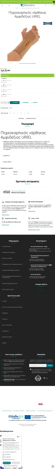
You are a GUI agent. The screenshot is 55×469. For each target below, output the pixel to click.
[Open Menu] (2, 5)
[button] (11, 465)
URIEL (10, 108)
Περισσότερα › (5, 215)
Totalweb (32, 425)
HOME (16, 8)
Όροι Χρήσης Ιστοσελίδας (18, 410)
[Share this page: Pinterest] (17, 113)
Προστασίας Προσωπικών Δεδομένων (40, 372)
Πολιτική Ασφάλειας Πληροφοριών (45, 410)
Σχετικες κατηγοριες (31, 118)
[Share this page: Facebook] (10, 113)
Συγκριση (35, 102)
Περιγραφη (21, 118)
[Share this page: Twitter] (13, 113)
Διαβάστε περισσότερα (15, 449)
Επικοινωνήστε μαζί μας (8, 289)
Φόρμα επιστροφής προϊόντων (10, 283)
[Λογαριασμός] (45, 5)
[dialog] (11, 451)
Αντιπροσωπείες (6, 246)
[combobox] (17, 436)
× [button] (19, 436)
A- (1, 440)
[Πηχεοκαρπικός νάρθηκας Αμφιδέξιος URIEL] (27, 41)
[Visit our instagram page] (41, 290)
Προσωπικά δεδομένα (6, 410)
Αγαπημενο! (25, 102)
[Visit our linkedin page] (43, 290)
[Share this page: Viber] (24, 113)
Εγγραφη (50, 365)
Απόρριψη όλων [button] (15, 462)
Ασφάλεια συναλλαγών (31, 410)
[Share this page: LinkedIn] (21, 113)
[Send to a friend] (28, 113)
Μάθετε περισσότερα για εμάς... (16, 361)
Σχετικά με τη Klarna (7, 258)
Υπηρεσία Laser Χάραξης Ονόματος (10, 270)
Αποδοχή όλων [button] (6, 462)
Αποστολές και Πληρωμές (8, 252)
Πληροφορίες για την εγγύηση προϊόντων (12, 264)
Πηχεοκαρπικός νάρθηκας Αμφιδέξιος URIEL (30, 8)
